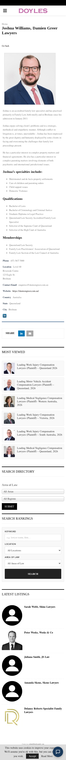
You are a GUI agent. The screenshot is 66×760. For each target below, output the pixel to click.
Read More (47, 756)
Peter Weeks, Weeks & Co (38, 632)
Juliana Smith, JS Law (37, 657)
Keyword (10, 532)
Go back (5, 45)
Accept (32, 756)
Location (10, 544)
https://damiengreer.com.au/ (25, 291)
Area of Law (12, 557)
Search (33, 574)
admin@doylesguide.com (36, 744)
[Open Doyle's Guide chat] (58, 752)
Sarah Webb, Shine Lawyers (39, 607)
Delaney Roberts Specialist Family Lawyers (43, 710)
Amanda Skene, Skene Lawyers (41, 682)
